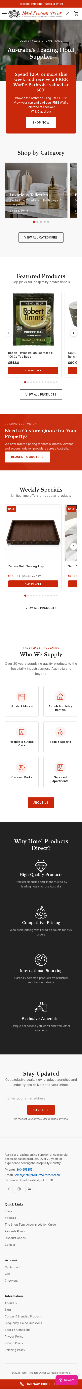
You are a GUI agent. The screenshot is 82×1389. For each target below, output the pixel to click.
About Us (41, 802)
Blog (8, 1309)
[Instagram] (19, 1189)
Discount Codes (15, 1238)
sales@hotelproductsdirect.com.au (37, 1175)
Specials (10, 1217)
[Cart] (76, 13)
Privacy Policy (14, 1336)
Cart (7, 1273)
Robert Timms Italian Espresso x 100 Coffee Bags (30, 354)
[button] (34, 222)
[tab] (25, 382)
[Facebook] (9, 1189)
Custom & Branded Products (23, 1316)
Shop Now (41, 122)
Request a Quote (25, 456)
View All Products (41, 394)
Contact (10, 1244)
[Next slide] (73, 333)
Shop (8, 1211)
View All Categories (41, 237)
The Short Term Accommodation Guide (30, 1224)
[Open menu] (4, 13)
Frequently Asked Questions (23, 1323)
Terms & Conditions (17, 1329)
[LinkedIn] (29, 1189)
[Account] (67, 13)
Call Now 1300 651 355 (43, 1384)
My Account (12, 1267)
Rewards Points (15, 1231)
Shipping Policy (15, 1350)
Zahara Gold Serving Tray (26, 566)
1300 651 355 (24, 1169)
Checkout (11, 1280)
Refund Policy (14, 1343)
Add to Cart (33, 370)
